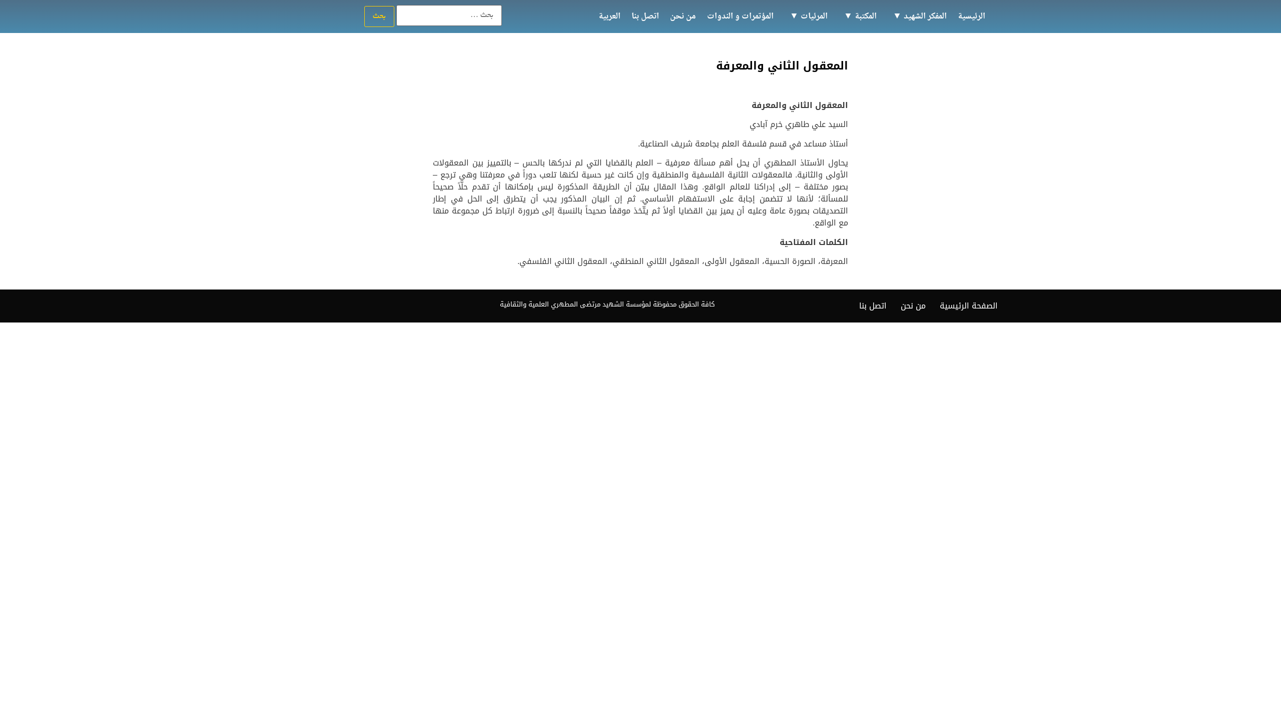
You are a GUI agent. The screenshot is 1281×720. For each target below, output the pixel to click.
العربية (609, 16)
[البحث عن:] (449, 15)
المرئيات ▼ (809, 16)
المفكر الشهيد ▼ (920, 16)
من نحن (683, 16)
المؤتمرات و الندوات (740, 16)
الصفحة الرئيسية (969, 306)
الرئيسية (971, 16)
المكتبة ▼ (860, 16)
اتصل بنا (645, 16)
